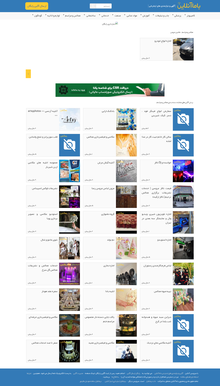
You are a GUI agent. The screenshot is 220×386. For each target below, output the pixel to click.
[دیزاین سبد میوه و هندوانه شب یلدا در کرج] (183, 325)
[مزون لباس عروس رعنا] (126, 196)
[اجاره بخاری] (126, 274)
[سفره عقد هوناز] (69, 299)
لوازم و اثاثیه (53, 15)
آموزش (146, 15)
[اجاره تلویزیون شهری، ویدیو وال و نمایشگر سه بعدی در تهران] (183, 222)
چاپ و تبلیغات (162, 15)
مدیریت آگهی (78, 373)
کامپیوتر (191, 15)
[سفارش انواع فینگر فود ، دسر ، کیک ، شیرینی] (183, 119)
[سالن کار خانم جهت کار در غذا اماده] (183, 145)
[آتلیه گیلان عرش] (126, 171)
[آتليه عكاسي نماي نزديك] (183, 351)
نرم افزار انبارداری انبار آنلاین (115, 381)
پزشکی (177, 15)
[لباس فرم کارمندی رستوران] (183, 274)
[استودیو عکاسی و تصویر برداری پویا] (69, 222)
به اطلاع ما (115, 377)
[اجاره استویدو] (183, 248)
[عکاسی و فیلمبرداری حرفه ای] (69, 325)
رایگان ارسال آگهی (133, 373)
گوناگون (38, 15)
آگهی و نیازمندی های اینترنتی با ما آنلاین (168, 373)
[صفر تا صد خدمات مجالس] (69, 351)
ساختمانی (91, 15)
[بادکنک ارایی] (126, 119)
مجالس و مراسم (73, 15)
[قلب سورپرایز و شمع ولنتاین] (69, 145)
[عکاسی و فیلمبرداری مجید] (126, 351)
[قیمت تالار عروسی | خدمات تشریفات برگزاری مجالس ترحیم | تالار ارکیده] (183, 196)
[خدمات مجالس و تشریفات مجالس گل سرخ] (69, 274)
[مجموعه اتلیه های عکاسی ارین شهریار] (69, 171)
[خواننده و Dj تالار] (183, 171)
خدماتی (105, 15)
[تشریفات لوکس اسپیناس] (69, 196)
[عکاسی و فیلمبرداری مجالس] (126, 145)
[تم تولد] (126, 248)
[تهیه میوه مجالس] (183, 299)
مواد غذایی (131, 15)
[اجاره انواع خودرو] (183, 49)
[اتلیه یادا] (126, 299)
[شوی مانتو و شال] (69, 248)
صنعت (117, 15)
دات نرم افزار (151, 381)
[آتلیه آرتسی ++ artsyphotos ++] (69, 119)
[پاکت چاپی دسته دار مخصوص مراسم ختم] (126, 325)
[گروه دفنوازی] (126, 222)
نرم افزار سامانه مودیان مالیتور (90, 381)
